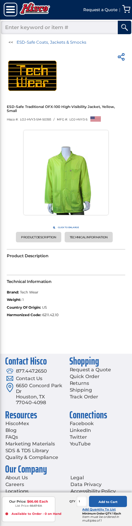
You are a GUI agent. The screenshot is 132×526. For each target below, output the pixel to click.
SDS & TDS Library (27, 450)
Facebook (82, 423)
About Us (16, 477)
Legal (77, 477)
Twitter (78, 437)
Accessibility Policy (92, 491)
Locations (17, 491)
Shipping (81, 390)
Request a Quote (90, 369)
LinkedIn (80, 430)
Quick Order (85, 376)
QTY (72, 501)
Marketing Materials (30, 443)
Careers (14, 484)
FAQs (11, 437)
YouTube (80, 443)
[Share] (121, 58)
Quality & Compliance (31, 457)
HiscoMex (17, 423)
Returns (79, 383)
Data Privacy (85, 484)
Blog (11, 430)
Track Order (84, 396)
